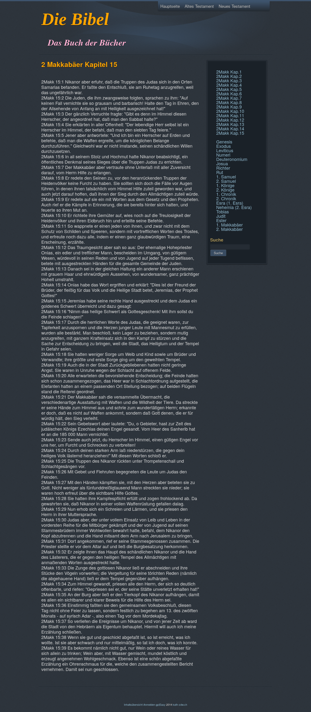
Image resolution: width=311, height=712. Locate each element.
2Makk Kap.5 (229, 89)
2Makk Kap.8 (229, 102)
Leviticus (224, 150)
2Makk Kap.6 (229, 93)
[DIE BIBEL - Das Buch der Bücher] (42, 30)
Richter (223, 168)
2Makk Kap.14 (230, 128)
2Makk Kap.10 (230, 111)
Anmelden (149, 704)
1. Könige (225, 185)
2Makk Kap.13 (230, 124)
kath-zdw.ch (180, 704)
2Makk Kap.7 (229, 98)
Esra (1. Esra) (229, 203)
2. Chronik (226, 198)
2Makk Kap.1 (229, 71)
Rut (219, 172)
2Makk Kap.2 (229, 76)
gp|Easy (160, 704)
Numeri (223, 154)
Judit (220, 216)
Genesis (224, 141)
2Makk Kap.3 (229, 80)
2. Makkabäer (229, 229)
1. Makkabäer (229, 224)
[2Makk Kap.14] (210, 66)
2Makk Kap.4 (229, 85)
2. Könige (225, 189)
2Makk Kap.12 (230, 120)
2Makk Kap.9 (229, 106)
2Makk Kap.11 (230, 115)
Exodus (223, 146)
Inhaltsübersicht (133, 704)
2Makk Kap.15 (230, 133)
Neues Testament (234, 6)
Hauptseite (170, 6)
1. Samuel (226, 176)
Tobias (222, 211)
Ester (221, 220)
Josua (222, 163)
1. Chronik (226, 194)
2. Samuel (226, 181)
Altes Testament (199, 6)
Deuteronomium (231, 159)
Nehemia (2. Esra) (234, 207)
